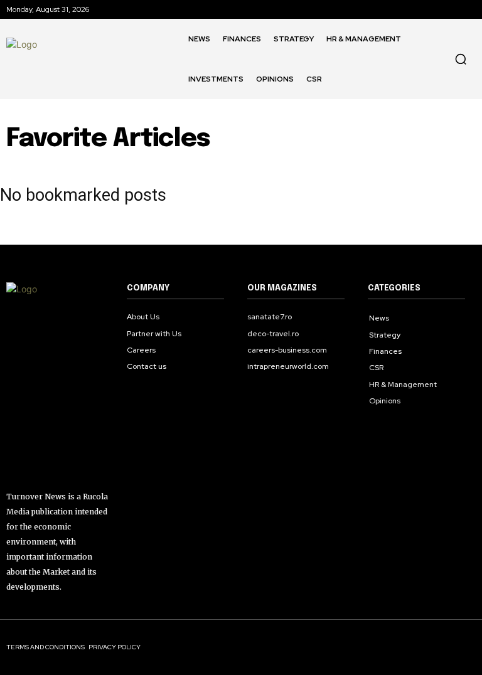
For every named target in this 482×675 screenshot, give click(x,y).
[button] (461, 59)
